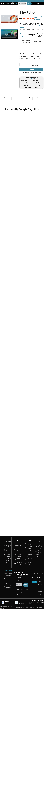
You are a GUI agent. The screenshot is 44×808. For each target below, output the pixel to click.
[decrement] (21, 64)
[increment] (25, 64)
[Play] (9, 34)
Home (1, 6)
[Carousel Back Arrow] (8, 120)
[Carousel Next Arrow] (8, 207)
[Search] (29, 3)
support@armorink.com (6, 436)
